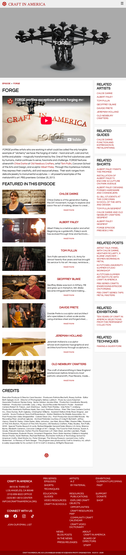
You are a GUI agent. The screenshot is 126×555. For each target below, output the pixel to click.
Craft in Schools (54, 504)
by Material (77, 485)
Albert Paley (47, 167)
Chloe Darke (20, 163)
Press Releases (66, 542)
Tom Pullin (66, 163)
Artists (74, 478)
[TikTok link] (32, 517)
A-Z (71, 481)
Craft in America (94, 534)
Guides (48, 496)
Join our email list (20, 524)
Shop (99, 500)
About (87, 532)
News (59, 532)
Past (99, 485)
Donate (101, 496)
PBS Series (49, 478)
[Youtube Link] (7, 517)
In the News (64, 538)
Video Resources (54, 500)
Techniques (51, 489)
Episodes (49, 481)
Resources (76, 493)
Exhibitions (103, 478)
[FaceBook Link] (15, 517)
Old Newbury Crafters (42, 163)
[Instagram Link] (24, 517)
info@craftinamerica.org (19, 501)
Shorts (48, 485)
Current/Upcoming (109, 481)
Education (50, 493)
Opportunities (79, 507)
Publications (78, 496)
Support (101, 493)
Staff (87, 545)
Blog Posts (64, 534)
